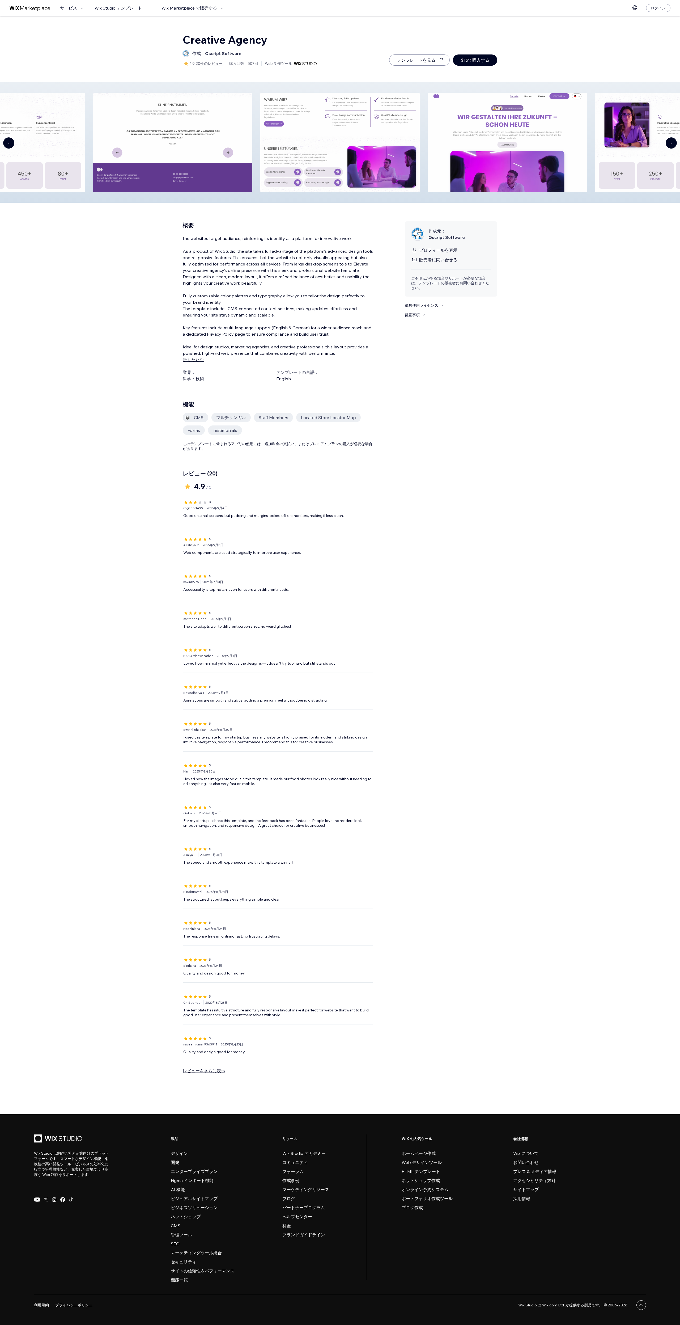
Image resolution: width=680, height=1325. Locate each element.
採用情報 (521, 1198)
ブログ (288, 1198)
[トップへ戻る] (641, 1305)
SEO (175, 1243)
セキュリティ (183, 1261)
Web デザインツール (422, 1162)
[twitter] (45, 1199)
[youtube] (37, 1199)
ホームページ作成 (419, 1153)
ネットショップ (186, 1216)
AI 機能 (178, 1189)
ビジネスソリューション (194, 1207)
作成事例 (290, 1180)
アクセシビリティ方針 (534, 1180)
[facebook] (63, 1199)
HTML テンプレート (421, 1171)
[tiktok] (71, 1199)
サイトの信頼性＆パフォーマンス (203, 1270)
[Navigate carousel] (8, 143)
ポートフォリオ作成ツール (427, 1198)
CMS (175, 1225)
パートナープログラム (303, 1207)
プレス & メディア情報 (534, 1171)
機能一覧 (179, 1279)
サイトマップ (526, 1189)
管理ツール (181, 1234)
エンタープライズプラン (194, 1171)
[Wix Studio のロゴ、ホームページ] (59, 1139)
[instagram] (54, 1199)
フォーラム (293, 1171)
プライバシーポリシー (73, 1305)
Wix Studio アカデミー (304, 1153)
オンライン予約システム (425, 1189)
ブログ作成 (412, 1207)
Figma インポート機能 (192, 1180)
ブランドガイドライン (303, 1234)
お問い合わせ (526, 1162)
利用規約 (41, 1305)
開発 (175, 1162)
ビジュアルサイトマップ (194, 1198)
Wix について (525, 1153)
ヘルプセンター (297, 1216)
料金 (286, 1225)
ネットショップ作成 (421, 1180)
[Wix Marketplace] (30, 8)
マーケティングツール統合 (196, 1252)
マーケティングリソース (305, 1189)
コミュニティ (295, 1162)
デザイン (179, 1153)
